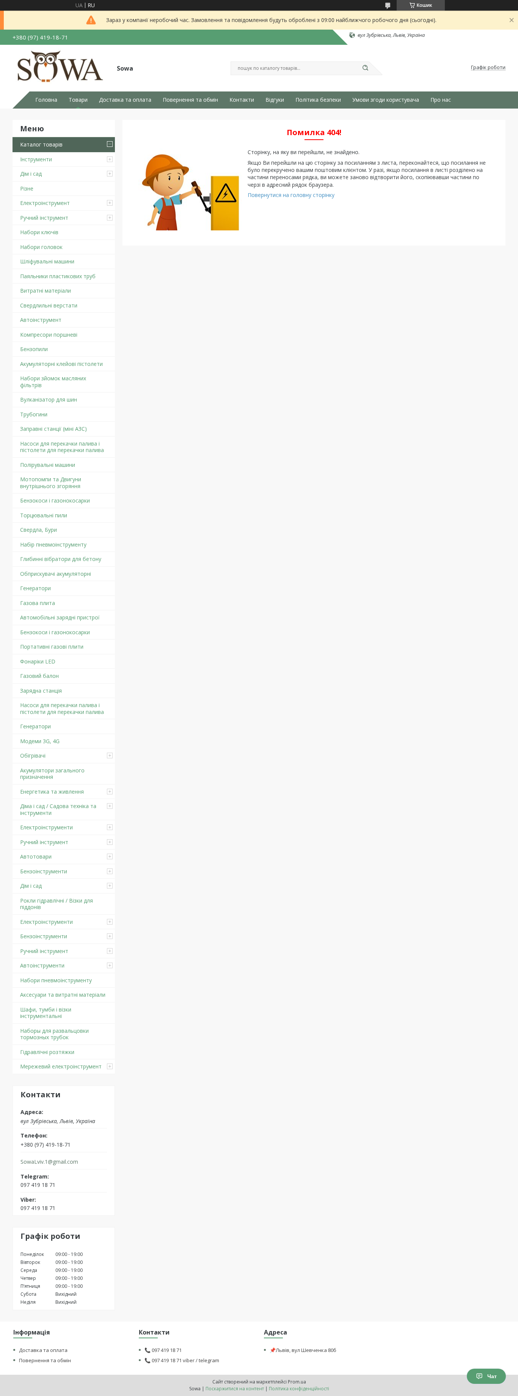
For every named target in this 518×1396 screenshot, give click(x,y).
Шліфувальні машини (47, 261)
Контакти (241, 99)
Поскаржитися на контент (235, 1388)
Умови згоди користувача (385, 99)
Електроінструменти (46, 827)
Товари (78, 99)
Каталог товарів (41, 144)
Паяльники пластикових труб (58, 276)
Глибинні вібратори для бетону (60, 558)
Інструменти (36, 159)
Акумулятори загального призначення (52, 774)
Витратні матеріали (45, 290)
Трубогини (33, 414)
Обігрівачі (33, 755)
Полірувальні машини (47, 464)
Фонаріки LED (37, 661)
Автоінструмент (40, 319)
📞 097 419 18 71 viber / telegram (181, 1360)
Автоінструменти (42, 965)
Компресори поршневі (48, 334)
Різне (26, 188)
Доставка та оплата (125, 99)
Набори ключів (39, 232)
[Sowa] (61, 68)
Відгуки (274, 99)
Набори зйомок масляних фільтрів (53, 382)
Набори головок (41, 247)
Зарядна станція (41, 690)
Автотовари (36, 856)
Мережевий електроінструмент (61, 1066)
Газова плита (37, 603)
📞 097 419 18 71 (163, 1350)
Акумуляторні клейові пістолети (61, 363)
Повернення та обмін (190, 99)
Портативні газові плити (51, 646)
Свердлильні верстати (48, 305)
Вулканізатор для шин (48, 399)
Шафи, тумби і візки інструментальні (45, 1013)
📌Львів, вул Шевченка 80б (303, 1350)
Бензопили (34, 349)
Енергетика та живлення (52, 791)
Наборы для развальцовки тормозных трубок (54, 1034)
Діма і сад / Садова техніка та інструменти (58, 809)
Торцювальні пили (43, 515)
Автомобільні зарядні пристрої (60, 617)
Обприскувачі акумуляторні (55, 573)
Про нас (440, 99)
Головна (46, 99)
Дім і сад (31, 173)
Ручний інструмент (44, 217)
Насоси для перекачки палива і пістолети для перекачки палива (62, 447)
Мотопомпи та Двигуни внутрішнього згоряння (50, 483)
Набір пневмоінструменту (53, 544)
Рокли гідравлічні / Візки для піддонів (56, 904)
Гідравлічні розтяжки (47, 1052)
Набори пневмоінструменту (56, 980)
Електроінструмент (45, 202)
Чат (492, 1376)
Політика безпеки (318, 99)
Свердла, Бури (38, 529)
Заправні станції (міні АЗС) (53, 428)
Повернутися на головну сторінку (291, 195)
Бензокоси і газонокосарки (55, 500)
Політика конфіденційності (299, 1388)
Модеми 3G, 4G (40, 741)
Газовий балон (39, 675)
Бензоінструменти (43, 871)
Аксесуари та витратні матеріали (62, 994)
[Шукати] (365, 68)
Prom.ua (297, 1382)
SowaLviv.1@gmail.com (49, 1161)
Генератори (35, 588)
